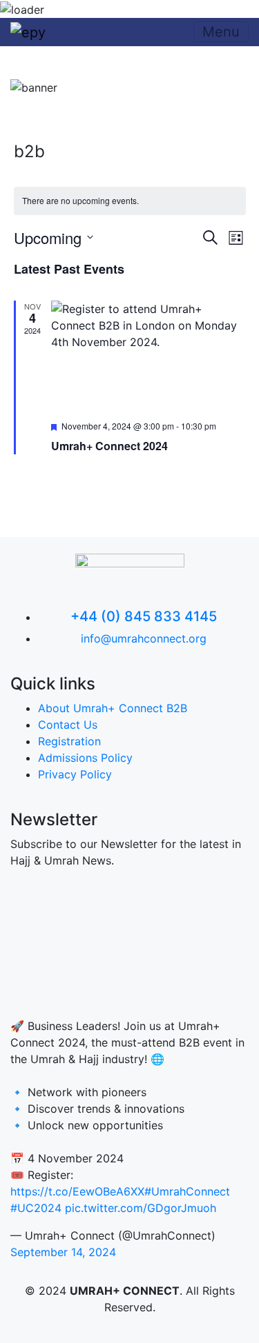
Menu (221, 31)
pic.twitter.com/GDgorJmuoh (140, 1208)
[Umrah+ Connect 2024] (148, 355)
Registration (69, 741)
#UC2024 (35, 1208)
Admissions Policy (85, 758)
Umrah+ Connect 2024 (109, 446)
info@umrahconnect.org (144, 638)
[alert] (130, 201)
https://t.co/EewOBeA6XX (77, 1191)
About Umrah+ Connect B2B (112, 708)
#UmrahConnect (187, 1191)
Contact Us (67, 724)
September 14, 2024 (63, 1252)
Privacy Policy (75, 774)
